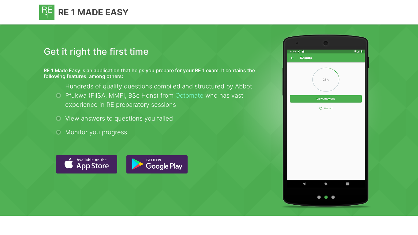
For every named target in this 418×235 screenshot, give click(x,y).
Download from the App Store (86, 164)
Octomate (189, 95)
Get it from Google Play (157, 164)
